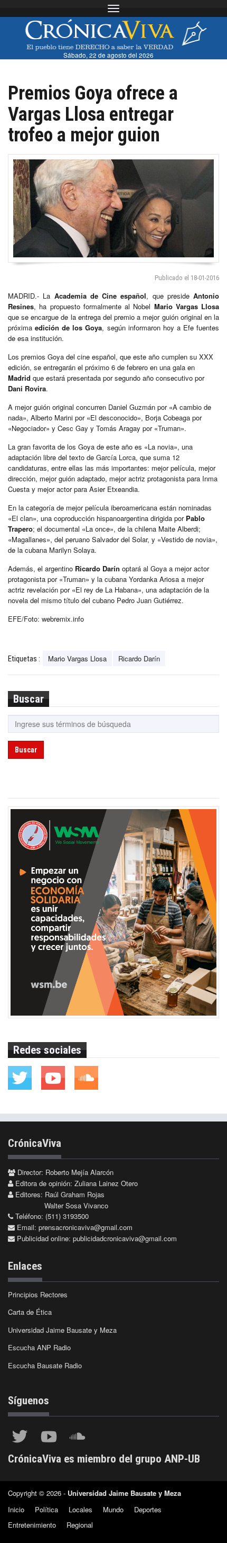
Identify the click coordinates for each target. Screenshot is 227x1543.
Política (46, 1509)
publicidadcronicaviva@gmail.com (125, 1238)
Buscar (26, 750)
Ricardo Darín (139, 658)
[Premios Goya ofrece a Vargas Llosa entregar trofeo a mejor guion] (113, 208)
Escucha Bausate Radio (45, 1365)
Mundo (113, 1509)
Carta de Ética (30, 1312)
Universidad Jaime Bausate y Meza (62, 1330)
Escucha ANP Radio (39, 1347)
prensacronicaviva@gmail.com (86, 1227)
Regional (80, 1525)
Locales (80, 1509)
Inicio (16, 1509)
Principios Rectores (38, 1294)
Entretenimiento (32, 1525)
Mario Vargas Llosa (77, 658)
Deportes (148, 1509)
